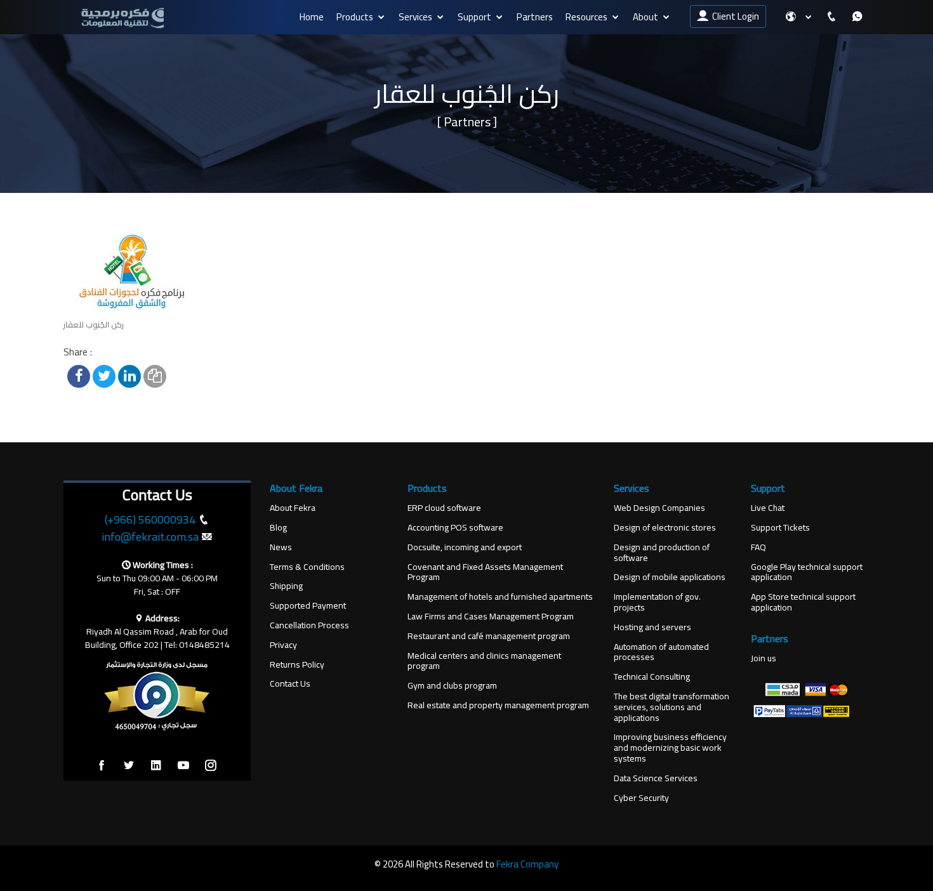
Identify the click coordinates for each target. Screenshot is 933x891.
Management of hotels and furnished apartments (500, 596)
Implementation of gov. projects (657, 602)
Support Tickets (780, 527)
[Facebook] (101, 766)
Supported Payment (308, 605)
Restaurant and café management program (488, 636)
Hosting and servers (652, 627)
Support (474, 17)
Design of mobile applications (669, 577)
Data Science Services (656, 778)
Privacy (283, 645)
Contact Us (290, 683)
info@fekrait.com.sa (150, 536)
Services (415, 17)
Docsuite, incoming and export (464, 547)
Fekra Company (527, 864)
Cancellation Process (309, 625)
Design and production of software (662, 553)
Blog (278, 527)
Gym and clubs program (452, 685)
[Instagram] (210, 766)
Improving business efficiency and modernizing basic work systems (670, 747)
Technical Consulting (652, 676)
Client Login (733, 16)
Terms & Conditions (307, 567)
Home (312, 17)
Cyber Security (641, 798)
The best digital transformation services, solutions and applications (671, 707)
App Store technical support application (803, 602)
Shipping (286, 586)
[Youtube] (183, 766)
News (281, 547)
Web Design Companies (659, 508)
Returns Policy (297, 664)
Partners (535, 17)
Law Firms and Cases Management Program (490, 616)
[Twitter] (128, 766)
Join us (763, 658)
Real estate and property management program (498, 705)
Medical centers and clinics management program (484, 661)
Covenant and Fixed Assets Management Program (485, 572)
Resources (586, 17)
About (645, 17)
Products (354, 17)
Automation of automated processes (661, 652)
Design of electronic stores (665, 527)
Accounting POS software (455, 527)
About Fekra (292, 508)
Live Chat (767, 508)
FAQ (758, 547)
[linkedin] (156, 766)
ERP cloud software (444, 508)
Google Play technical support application (807, 572)
